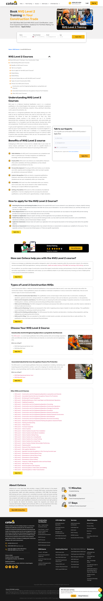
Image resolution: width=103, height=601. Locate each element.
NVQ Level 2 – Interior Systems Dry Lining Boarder (28, 437)
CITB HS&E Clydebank (24, 592)
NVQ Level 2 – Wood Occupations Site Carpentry (27, 465)
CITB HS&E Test (54, 3)
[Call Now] (100, 590)
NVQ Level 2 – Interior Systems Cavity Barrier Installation (30, 433)
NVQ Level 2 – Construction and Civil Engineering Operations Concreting (34, 404)
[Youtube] (16, 567)
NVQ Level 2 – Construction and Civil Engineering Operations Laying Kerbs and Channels (38, 394)
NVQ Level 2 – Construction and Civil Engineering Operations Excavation (34, 410)
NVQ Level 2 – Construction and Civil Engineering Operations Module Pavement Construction (39, 414)
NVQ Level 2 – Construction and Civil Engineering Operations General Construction (36, 412)
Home (10, 49)
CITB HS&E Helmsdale (34, 593)
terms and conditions (73, 151)
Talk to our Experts (16, 68)
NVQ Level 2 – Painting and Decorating (25, 422)
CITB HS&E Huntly (43, 593)
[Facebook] (6, 567)
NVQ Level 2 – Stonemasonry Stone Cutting (26, 459)
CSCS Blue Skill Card (19, 377)
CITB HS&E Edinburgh (51, 592)
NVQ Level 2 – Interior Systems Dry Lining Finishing (28, 439)
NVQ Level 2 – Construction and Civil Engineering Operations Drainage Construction (37, 408)
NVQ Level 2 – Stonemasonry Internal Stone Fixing (28, 455)
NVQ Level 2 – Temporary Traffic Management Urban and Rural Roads (33, 461)
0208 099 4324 (76, 2)
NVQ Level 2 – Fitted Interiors (22, 424)
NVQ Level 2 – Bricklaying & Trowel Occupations (27, 398)
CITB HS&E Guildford (24, 593)
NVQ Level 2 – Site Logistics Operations (25, 449)
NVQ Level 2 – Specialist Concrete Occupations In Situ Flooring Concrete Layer (35, 451)
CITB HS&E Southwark (51, 590)
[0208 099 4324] (70, 3)
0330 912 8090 (12, 549)
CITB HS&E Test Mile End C (29, 590)
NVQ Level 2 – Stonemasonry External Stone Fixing (28, 453)
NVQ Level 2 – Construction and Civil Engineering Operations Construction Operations (37, 406)
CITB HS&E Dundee (42, 592)
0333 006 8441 (21, 549)
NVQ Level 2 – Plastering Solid (23, 445)
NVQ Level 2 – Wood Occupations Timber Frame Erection (29, 469)
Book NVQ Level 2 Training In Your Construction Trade (24, 60)
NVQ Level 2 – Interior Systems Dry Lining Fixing (27, 441)
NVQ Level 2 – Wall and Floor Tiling (24, 463)
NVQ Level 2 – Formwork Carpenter (24, 426)
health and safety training (55, 265)
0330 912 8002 (12, 550)
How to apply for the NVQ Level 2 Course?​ (22, 70)
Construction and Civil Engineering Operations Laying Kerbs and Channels (29, 87)
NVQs (21, 3)
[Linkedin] (13, 567)
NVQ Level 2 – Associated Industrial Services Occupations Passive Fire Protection (36, 396)
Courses (37, 3)
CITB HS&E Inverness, (51, 593)
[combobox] (34, 36)
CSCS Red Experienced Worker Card (23, 375)
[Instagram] (10, 567)
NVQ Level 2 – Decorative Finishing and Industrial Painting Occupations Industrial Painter (38, 420)
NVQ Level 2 (17, 336)
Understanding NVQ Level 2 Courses (19, 62)
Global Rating (14, 73)
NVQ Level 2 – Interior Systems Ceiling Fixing (26, 435)
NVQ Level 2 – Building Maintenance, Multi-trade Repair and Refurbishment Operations (37, 400)
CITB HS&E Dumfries (33, 592)
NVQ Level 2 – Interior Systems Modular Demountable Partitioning (32, 443)
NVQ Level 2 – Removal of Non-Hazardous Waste (27, 447)
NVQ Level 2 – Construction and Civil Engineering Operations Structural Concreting (37, 418)
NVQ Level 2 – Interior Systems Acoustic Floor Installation (30, 431)
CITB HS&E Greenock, (15, 593)
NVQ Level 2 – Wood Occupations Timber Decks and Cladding (31, 467)
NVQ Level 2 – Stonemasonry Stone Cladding (26, 457)
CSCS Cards (45, 3)
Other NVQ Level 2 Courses (20, 93)
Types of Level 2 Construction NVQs (20, 81)
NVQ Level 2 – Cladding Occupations (24, 402)
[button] (49, 56)
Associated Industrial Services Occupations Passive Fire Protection (30, 90)
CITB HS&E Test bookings (69, 265)
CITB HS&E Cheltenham (14, 592)
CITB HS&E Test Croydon (11, 590)
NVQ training (79, 265)
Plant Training (28, 3)
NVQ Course (16, 49)
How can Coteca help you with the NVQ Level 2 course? (26, 78)
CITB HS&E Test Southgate (41, 590)
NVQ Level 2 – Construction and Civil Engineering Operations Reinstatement (35, 416)
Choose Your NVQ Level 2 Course (20, 83)
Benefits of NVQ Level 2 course (19, 65)
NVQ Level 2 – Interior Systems (23, 428)
